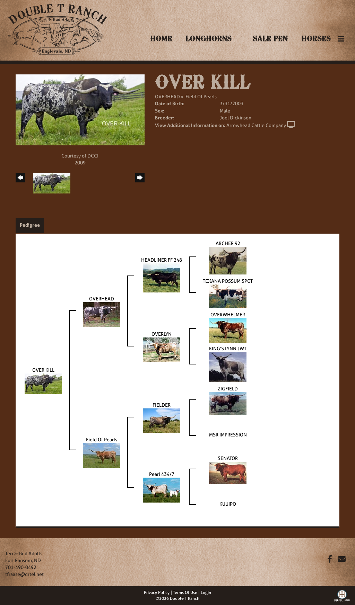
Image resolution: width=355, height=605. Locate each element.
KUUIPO (227, 503)
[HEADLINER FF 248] (161, 277)
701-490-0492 (20, 567)
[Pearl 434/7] (161, 489)
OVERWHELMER (227, 314)
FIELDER (162, 404)
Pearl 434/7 (161, 474)
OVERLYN (161, 334)
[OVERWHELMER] (227, 330)
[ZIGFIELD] (227, 403)
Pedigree (30, 225)
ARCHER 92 (228, 243)
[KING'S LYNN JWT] (227, 366)
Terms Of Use (185, 592)
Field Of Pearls (201, 96)
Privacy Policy (157, 592)
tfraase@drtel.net (24, 574)
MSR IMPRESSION (228, 434)
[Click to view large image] (80, 109)
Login (206, 592)
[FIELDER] (161, 420)
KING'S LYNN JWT (227, 348)
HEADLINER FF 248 (161, 259)
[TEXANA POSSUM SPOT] (227, 295)
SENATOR (228, 458)
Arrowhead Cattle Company (256, 125)
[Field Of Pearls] (101, 455)
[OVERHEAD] (101, 313)
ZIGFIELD (228, 388)
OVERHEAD (167, 96)
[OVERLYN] (161, 349)
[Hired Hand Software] (342, 595)
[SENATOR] (227, 472)
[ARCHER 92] (227, 260)
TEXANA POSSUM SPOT (228, 281)
